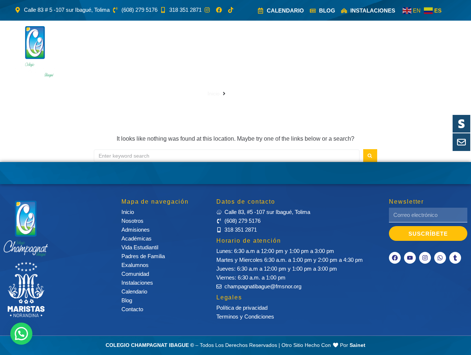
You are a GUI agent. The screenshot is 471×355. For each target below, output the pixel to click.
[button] (107, 51)
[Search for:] (227, 156)
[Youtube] (410, 258)
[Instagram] (425, 258)
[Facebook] (395, 258)
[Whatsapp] (440, 258)
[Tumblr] (455, 258)
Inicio (214, 93)
